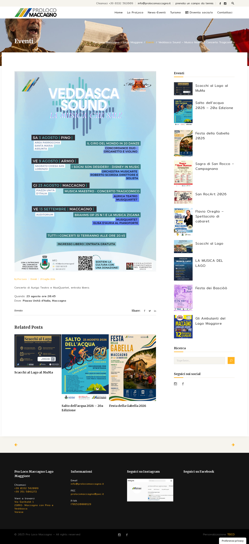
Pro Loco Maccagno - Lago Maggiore (118, 42)
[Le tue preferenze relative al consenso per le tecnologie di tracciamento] (232, 541)
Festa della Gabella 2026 (212, 136)
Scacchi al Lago (209, 243)
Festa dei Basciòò (211, 288)
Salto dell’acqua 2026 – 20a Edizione (214, 105)
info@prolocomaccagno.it (154, 3)
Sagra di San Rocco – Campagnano (214, 166)
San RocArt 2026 (211, 194)
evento (18, 310)
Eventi (150, 42)
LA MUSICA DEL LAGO (209, 263)
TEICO (231, 534)
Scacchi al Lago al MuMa (211, 88)
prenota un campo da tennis (194, 3)
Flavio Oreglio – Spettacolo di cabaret (209, 216)
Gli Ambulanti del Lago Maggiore (210, 321)
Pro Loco (22, 279)
